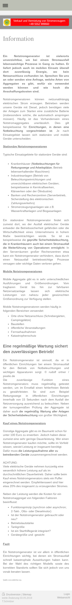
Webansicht (63, 597)
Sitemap (26, 594)
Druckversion (13, 594)
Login (67, 594)
